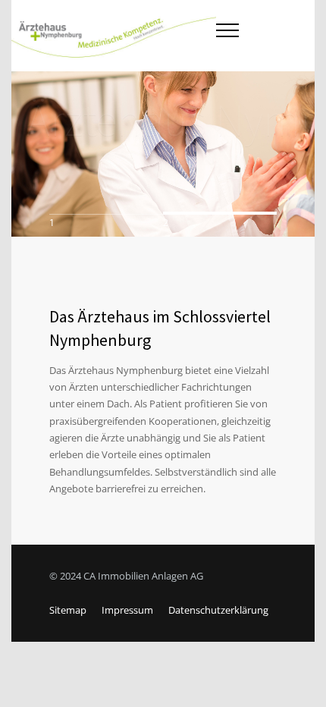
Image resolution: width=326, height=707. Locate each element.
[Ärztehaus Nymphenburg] (113, 36)
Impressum (127, 610)
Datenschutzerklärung (218, 610)
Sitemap (67, 610)
